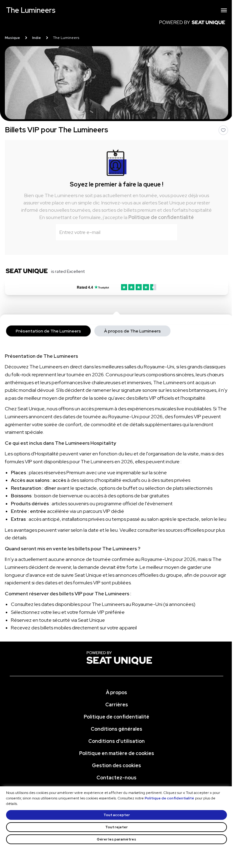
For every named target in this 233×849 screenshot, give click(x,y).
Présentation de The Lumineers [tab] (48, 331)
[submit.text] (169, 232)
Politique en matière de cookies (116, 753)
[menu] (224, 10)
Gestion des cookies (116, 765)
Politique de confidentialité (161, 217)
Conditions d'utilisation (116, 741)
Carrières (116, 704)
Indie (36, 37)
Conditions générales (116, 729)
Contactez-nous (116, 777)
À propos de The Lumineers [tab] (132, 331)
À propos (116, 692)
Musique (12, 37)
